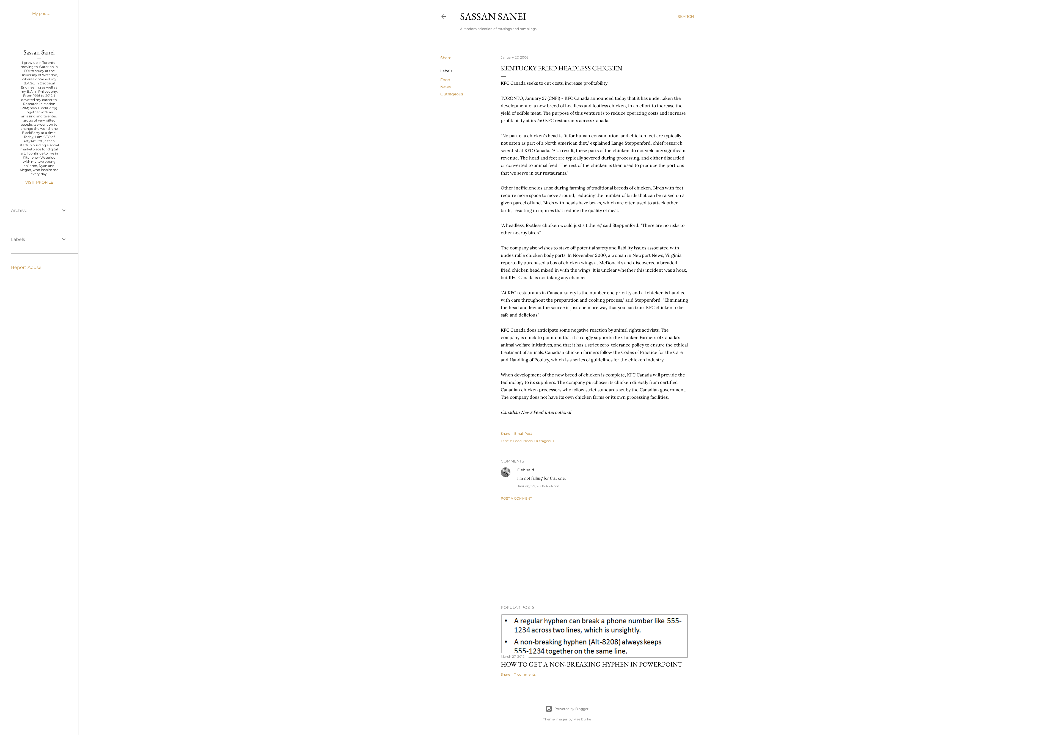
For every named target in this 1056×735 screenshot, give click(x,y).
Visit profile (39, 182)
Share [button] (445, 57)
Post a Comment (516, 498)
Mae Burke (582, 719)
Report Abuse (26, 267)
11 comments (525, 674)
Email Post (523, 433)
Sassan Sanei (493, 16)
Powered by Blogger (571, 709)
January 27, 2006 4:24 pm (538, 486)
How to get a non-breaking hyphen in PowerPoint (591, 664)
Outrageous (451, 94)
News (445, 86)
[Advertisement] (594, 552)
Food (445, 79)
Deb (521, 469)
